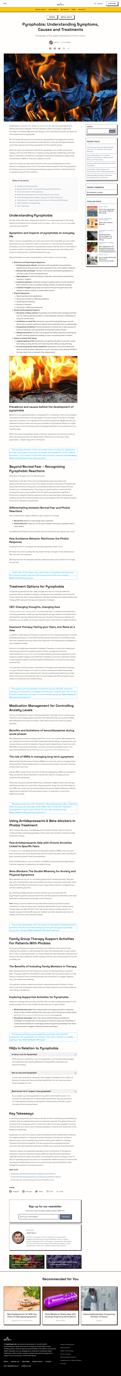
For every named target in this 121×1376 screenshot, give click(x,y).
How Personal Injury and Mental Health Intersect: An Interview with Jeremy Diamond (100, 149)
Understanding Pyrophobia (27, 186)
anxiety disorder (61, 223)
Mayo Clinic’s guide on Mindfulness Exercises (34, 1015)
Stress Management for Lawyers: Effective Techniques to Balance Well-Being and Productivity (100, 157)
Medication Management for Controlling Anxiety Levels (38, 195)
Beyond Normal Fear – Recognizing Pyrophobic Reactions (39, 189)
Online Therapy (65, 1354)
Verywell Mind (28, 654)
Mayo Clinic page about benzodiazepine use (52, 750)
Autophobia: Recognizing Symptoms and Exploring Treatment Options (36, 1177)
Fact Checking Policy (11, 1366)
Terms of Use (26, 1366)
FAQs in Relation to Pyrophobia (28, 203)
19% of (48, 415)
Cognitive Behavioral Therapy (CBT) (22, 611)
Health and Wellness (67, 1344)
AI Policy (48, 1361)
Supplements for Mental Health (70, 1360)
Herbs (74, 9)
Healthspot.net (11, 1344)
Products (81, 9)
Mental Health (41, 9)
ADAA (29, 1083)
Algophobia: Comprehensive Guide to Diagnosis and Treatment (33, 1174)
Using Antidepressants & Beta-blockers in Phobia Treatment (40, 197)
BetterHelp (65, 9)
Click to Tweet (73, 575)
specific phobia (45, 126)
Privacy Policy (37, 1361)
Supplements (53, 9)
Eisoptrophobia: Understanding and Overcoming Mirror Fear (32, 1180)
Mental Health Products (68, 1357)
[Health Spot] (60, 3)
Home (5, 3)
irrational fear (26, 126)
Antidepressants (15, 851)
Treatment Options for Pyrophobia (30, 192)
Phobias (52, 17)
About (6, 1361)
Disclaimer (26, 1361)
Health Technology (66, 1351)
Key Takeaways (23, 206)
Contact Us (15, 1361)
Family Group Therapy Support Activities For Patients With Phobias (42, 200)
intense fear (50, 738)
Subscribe (112, 3)
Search (90, 127)
